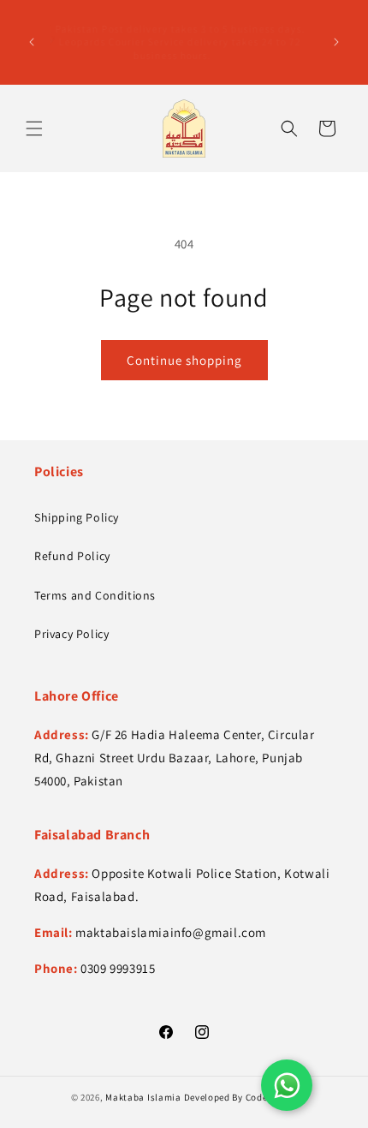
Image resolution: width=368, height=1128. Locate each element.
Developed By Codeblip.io (241, 1097)
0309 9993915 (117, 968)
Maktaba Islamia (143, 1097)
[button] (34, 128)
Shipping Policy (76, 517)
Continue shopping (184, 360)
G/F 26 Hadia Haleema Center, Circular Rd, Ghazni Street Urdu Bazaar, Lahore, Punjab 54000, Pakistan (174, 757)
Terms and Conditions (95, 595)
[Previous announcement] (31, 42)
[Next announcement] (336, 42)
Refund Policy (72, 556)
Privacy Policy (71, 634)
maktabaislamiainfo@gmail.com (170, 932)
